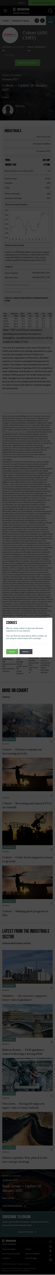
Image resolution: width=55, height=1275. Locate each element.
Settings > (26, 651)
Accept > (12, 651)
